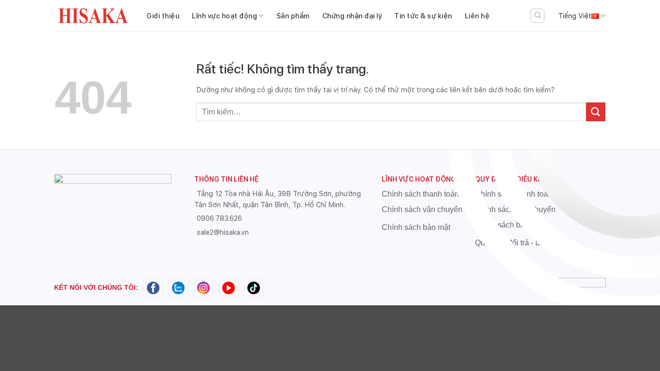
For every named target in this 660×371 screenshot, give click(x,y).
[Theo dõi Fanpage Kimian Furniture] (153, 287)
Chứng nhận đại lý (352, 16)
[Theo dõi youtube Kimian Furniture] (228, 287)
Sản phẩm (293, 16)
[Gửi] (595, 111)
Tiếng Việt (574, 16)
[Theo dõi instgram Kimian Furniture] (203, 287)
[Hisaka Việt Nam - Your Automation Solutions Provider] (93, 16)
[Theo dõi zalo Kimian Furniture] (178, 287)
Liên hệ (477, 16)
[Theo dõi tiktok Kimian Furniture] (253, 287)
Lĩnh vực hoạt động (224, 16)
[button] (538, 16)
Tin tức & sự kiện (423, 16)
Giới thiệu (162, 16)
